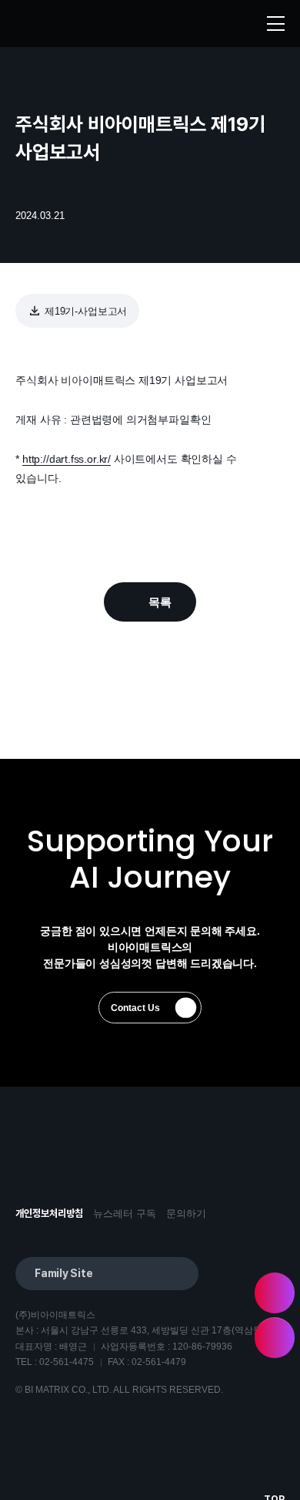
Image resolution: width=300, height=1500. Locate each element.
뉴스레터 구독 (124, 1213)
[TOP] (274, 1382)
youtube (31, 1165)
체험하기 (275, 1292)
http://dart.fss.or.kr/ (66, 459)
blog (112, 1165)
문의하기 (186, 1213)
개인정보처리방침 (49, 1213)
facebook (72, 1165)
